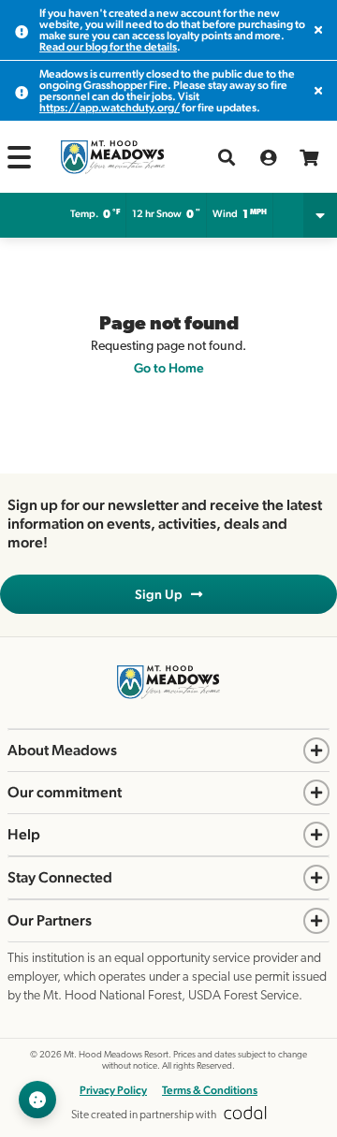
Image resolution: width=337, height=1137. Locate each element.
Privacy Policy (113, 1090)
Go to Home (169, 367)
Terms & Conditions (209, 1090)
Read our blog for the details (108, 46)
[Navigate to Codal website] (245, 1116)
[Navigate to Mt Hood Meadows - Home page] (112, 157)
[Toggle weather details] (320, 215)
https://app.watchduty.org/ (109, 107)
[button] (19, 157)
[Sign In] (267, 157)
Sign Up (163, 594)
